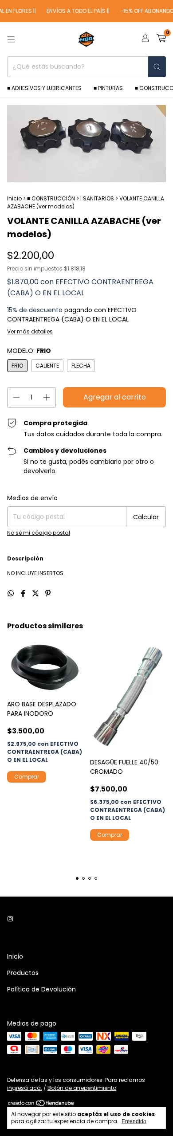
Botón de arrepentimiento (81, 1088)
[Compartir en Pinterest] (47, 593)
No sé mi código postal (38, 533)
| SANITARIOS (97, 198)
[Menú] (11, 39)
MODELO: (29, 350)
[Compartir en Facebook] (24, 593)
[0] (161, 39)
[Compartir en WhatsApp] (11, 593)
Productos (23, 972)
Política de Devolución (41, 989)
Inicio (14, 198)
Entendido (134, 1121)
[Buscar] (157, 66)
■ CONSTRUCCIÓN (51, 198)
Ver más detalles (30, 331)
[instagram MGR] (10, 919)
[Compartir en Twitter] (36, 593)
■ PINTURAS (108, 88)
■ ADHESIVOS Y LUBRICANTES (44, 88)
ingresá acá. (24, 1088)
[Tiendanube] (41, 1105)
